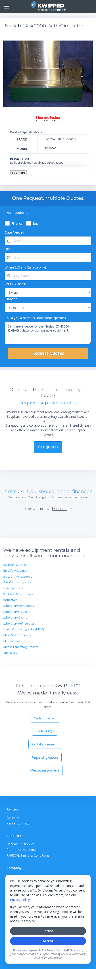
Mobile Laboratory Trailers (20, 647)
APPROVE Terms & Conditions (28, 855)
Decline (48, 931)
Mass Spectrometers (17, 635)
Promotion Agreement (23, 849)
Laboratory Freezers (16, 612)
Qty (7, 249)
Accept (48, 941)
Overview (13, 818)
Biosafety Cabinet (15, 570)
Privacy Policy (20, 900)
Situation (11, 299)
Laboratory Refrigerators (19, 623)
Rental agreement (45, 744)
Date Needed (14, 232)
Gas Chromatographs (17, 582)
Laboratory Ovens (15, 617)
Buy (35, 223)
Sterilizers (10, 653)
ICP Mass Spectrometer (19, 594)
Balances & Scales (15, 565)
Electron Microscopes (17, 576)
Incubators (10, 600)
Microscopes (12, 641)
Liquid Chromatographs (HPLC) (23, 629)
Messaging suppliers (44, 770)
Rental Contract (18, 823)
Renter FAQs (44, 731)
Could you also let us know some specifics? (36, 318)
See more (18, 173)
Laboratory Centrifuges (18, 606)
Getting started (45, 718)
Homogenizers (13, 588)
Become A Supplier (20, 844)
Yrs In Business (16, 284)
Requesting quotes (44, 757)
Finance (17, 223)
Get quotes (48, 447)
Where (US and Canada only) (25, 267)
